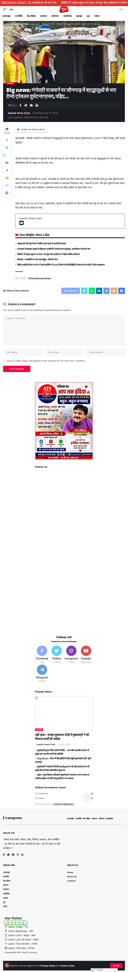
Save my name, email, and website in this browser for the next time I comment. (46, 361)
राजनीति (78, 818)
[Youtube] (86, 655)
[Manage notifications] (6, 965)
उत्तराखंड (10, 83)
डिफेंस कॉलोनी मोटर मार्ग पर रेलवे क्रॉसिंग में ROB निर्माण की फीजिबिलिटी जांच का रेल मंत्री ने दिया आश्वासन (61, 264)
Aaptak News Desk (19, 113)
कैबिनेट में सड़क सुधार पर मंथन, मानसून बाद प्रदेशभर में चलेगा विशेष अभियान (76, 2)
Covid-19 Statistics (63, 804)
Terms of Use (67, 965)
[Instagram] (71, 655)
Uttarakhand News (39, 278)
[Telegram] (42, 674)
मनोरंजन (101, 818)
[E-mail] (21, 223)
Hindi (99, 970)
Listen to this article (33, 129)
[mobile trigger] (5, 9)
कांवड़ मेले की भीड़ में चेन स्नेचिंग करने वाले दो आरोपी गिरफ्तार (41, 243)
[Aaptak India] (63, 9)
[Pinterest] (13, 855)
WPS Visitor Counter (27, 952)
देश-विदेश (86, 818)
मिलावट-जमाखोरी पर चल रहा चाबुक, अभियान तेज (37, 259)
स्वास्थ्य (94, 818)
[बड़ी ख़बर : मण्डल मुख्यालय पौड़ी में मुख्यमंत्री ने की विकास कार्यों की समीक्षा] (64, 713)
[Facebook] (42, 655)
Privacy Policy (48, 965)
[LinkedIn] (22, 855)
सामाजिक (109, 818)
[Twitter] (57, 655)
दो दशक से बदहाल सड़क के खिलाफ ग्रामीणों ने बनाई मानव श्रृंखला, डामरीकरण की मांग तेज (53, 249)
